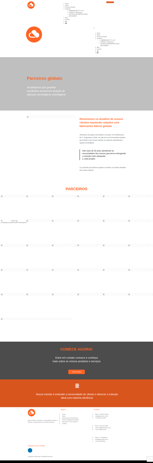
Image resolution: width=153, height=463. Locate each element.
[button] (76, 372)
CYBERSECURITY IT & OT (76, 10)
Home (67, 3)
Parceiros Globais (70, 7)
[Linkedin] (30, 450)
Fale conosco (110, 2)
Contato (67, 19)
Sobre (67, 5)
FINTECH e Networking (75, 12)
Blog (66, 18)
